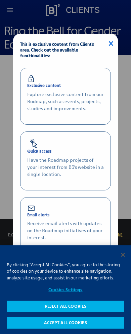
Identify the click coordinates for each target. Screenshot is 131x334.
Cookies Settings (65, 290)
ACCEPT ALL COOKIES (65, 323)
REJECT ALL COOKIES (65, 306)
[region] (65, 289)
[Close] (123, 254)
